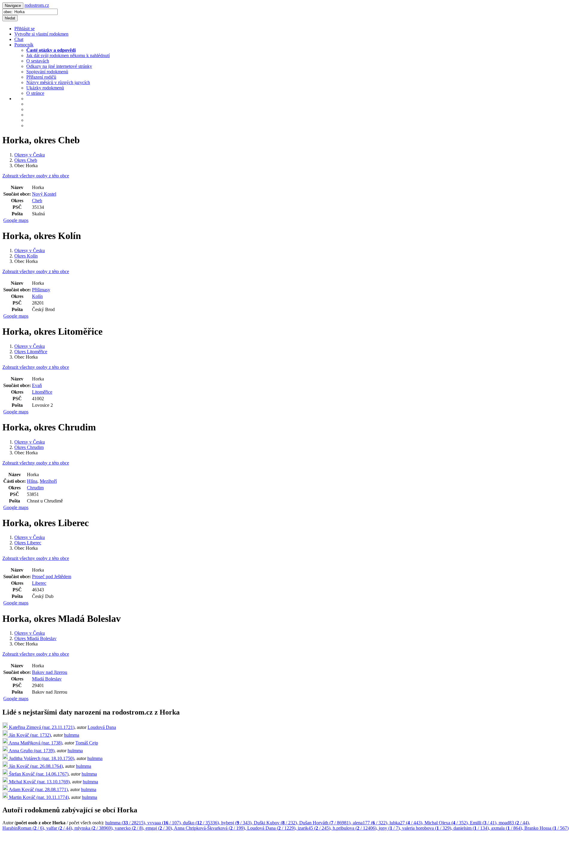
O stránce (35, 93)
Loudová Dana (102, 727)
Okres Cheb (25, 160)
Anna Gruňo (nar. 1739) (31, 750)
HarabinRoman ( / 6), (24, 828)
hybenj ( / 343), (237, 822)
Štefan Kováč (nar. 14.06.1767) (38, 773)
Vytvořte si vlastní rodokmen (41, 33)
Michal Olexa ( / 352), (447, 822)
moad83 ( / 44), (514, 822)
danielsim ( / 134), (472, 828)
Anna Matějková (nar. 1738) (35, 742)
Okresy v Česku (29, 154)
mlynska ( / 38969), (94, 828)
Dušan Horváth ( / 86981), (326, 822)
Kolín (37, 296)
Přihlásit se (24, 28)
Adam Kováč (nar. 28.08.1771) (38, 789)
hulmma (71, 735)
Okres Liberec (27, 542)
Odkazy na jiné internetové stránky (59, 66)
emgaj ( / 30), (160, 828)
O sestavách (37, 60)
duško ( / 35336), (202, 822)
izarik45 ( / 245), (315, 828)
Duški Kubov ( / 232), (276, 822)
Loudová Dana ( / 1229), (272, 828)
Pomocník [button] (23, 44)
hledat (10, 18)
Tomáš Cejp (86, 742)
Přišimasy (41, 289)
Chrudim (35, 487)
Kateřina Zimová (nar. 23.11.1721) (41, 727)
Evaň (37, 385)
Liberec (39, 583)
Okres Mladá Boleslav (35, 638)
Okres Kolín (26, 255)
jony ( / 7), (390, 828)
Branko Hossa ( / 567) (546, 828)
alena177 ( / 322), (371, 822)
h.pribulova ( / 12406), (356, 828)
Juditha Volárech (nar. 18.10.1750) (41, 758)
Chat (18, 39)
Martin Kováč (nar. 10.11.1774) (38, 797)
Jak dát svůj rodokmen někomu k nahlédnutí (68, 55)
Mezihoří (48, 481)
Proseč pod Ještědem (51, 576)
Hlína (32, 481)
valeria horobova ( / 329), (428, 828)
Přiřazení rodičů (41, 77)
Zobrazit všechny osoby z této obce (35, 175)
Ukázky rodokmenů (45, 87)
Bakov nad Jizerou (49, 672)
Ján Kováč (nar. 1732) (29, 735)
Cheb (37, 200)
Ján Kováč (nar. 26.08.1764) (35, 766)
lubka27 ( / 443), (407, 822)
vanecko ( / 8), (130, 828)
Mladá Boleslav (47, 678)
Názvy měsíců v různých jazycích (58, 82)
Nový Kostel (44, 194)
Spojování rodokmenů (47, 71)
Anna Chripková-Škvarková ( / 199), (210, 828)
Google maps (15, 220)
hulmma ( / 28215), (126, 822)
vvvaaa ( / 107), (165, 822)
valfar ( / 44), (60, 828)
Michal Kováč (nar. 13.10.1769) (39, 781)
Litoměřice (42, 392)
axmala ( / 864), (507, 828)
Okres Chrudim (29, 447)
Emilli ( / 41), (484, 822)
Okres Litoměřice (30, 351)
